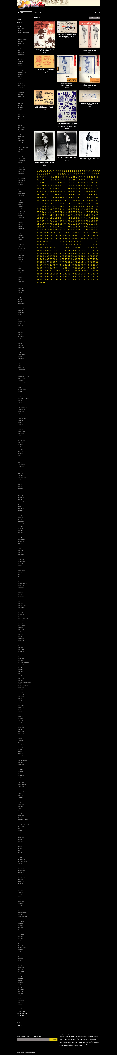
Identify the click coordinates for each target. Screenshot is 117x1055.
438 (54, 196)
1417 (66, 262)
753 (61, 215)
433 (41, 196)
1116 (65, 240)
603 (46, 206)
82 (76, 173)
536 (59, 202)
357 (92, 189)
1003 (89, 230)
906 (84, 224)
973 (72, 229)
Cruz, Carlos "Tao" (21, 228)
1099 (76, 238)
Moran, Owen (20, 671)
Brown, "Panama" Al (21, 127)
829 (72, 220)
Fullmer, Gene (20, 339)
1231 (48, 249)
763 (87, 215)
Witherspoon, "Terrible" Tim (23, 985)
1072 (54, 237)
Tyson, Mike (20, 929)
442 (64, 196)
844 (48, 221)
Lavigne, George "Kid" (22, 535)
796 (48, 218)
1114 (59, 240)
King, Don (20, 506)
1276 (63, 252)
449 (82, 196)
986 (43, 230)
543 (77, 202)
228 (69, 182)
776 (59, 217)
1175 (59, 244)
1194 (56, 246)
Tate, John (20, 894)
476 (90, 197)
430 (95, 194)
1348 (38, 258)
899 (66, 224)
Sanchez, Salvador (21, 821)
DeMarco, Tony (20, 257)
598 (95, 205)
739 (87, 214)
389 (51, 193)
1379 (72, 259)
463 (56, 197)
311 (97, 187)
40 (54, 171)
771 (46, 217)
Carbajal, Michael (21, 153)
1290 (44, 253)
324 (69, 188)
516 (69, 200)
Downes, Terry (20, 275)
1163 (84, 243)
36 (46, 171)
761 (82, 215)
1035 (63, 233)
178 (64, 179)
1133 (53, 241)
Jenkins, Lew (20, 460)
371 (66, 191)
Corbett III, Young (21, 208)
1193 (53, 246)
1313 (54, 255)
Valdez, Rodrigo (21, 936)
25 (87, 170)
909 (92, 224)
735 (77, 214)
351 (77, 189)
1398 (69, 261)
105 (63, 174)
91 (94, 173)
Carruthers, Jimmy (21, 160)
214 (95, 180)
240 (38, 183)
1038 (72, 233)
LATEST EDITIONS (20, 1015)
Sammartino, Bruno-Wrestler (23, 819)
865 (41, 223)
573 (92, 203)
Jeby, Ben (19, 455)
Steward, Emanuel (21, 877)
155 (66, 177)
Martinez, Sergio (21, 598)
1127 (98, 240)
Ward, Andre (20, 952)
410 (43, 194)
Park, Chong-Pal (21, 733)
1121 (80, 240)
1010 (48, 232)
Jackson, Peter (20, 449)
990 (54, 230)
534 (54, 202)
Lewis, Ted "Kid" (21, 550)
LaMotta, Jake (20, 524)
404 (90, 193)
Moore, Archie (20, 660)
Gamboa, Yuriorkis (21, 354)
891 (46, 224)
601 (41, 206)
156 (69, 177)
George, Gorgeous (21, 369)
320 (59, 188)
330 (84, 188)
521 (82, 200)
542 (74, 202)
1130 (44, 241)
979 (87, 229)
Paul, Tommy (20, 740)
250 (64, 183)
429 (92, 194)
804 (69, 218)
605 (51, 206)
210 (84, 180)
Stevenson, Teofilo (21, 876)
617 (82, 206)
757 (72, 215)
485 (51, 199)
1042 (85, 233)
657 (61, 209)
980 (90, 229)
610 (64, 206)
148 (48, 177)
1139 (72, 241)
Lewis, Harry (20, 545)
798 (54, 218)
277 (72, 185)
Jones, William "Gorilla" (22, 477)
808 (79, 218)
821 (51, 220)
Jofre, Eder (20, 462)
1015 (63, 232)
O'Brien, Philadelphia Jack (23, 714)
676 (48, 211)
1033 (57, 233)
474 (84, 197)
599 (97, 205)
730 (64, 214)
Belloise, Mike (20, 89)
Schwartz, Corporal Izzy (22, 835)
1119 (74, 240)
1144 (87, 241)
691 (87, 211)
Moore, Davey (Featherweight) (23, 662)
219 (46, 182)
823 (56, 220)
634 (64, 208)
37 (48, 171)
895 (56, 224)
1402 (82, 261)
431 (97, 194)
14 (64, 170)
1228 (38, 249)
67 (46, 173)
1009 (44, 232)
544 (79, 202)
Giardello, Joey (20, 371)
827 (66, 220)
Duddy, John (20, 279)
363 (46, 191)
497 (82, 199)
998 (74, 230)
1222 (82, 247)
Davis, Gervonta (21, 244)
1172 (50, 244)
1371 (48, 259)
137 (82, 176)
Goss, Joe (20, 387)
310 (95, 187)
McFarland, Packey (21, 623)
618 (84, 206)
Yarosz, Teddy (20, 995)
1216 (63, 247)
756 (69, 215)
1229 (41, 249)
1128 (38, 241)
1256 (63, 250)
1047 (38, 235)
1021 (82, 232)
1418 (69, 262)
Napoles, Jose (20, 689)
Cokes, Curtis (20, 198)
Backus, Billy (20, 63)
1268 (38, 252)
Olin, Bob (19, 703)
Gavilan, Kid (20, 365)
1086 (97, 237)
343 (56, 189)
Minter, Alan (20, 645)
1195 (59, 246)
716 (89, 212)
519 (77, 200)
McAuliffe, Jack (20, 609)
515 (66, 200)
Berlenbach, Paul (21, 98)
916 (48, 226)
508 (48, 200)
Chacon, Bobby (21, 171)
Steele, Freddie (20, 874)
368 (59, 191)
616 (79, 206)
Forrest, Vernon (20, 332)
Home (18, 16)
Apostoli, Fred (20, 45)
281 (82, 185)
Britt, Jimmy (20, 118)
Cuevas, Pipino (20, 230)
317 (51, 188)
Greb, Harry (20, 396)
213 (92, 180)
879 (77, 223)
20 (77, 170)
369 (61, 191)
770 (43, 217)
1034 (60, 233)
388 (48, 193)
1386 (94, 259)
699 (46, 212)
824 (59, 220)
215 (97, 180)
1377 (66, 259)
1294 (57, 253)
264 (38, 185)
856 (79, 221)
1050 (48, 235)
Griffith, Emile (20, 400)
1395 (60, 261)
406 (95, 193)
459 (46, 197)
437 (51, 196)
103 (58, 174)
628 (48, 208)
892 (48, 224)
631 (56, 208)
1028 (41, 233)
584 (59, 205)
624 (38, 208)
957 (92, 227)
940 (48, 227)
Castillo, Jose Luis (21, 165)
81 (74, 173)
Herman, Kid (20, 422)
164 (90, 177)
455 (97, 196)
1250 (44, 250)
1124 (89, 240)
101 (53, 174)
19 (75, 170)
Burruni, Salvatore (21, 136)
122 (43, 176)
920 (59, 226)
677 (51, 211)
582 (54, 205)
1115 (62, 240)
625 (41, 208)
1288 (38, 253)
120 (38, 176)
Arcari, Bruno (20, 46)
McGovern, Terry (21, 627)
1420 (75, 262)
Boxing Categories (24, 24)
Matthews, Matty (21, 601)
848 (59, 221)
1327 (97, 255)
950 (74, 227)
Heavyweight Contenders (22, 418)
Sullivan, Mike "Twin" (21, 888)
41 (56, 171)
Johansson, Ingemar (21, 464)
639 (77, 208)
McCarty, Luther (21, 612)
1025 (94, 232)
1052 (54, 235)
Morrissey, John (21, 675)
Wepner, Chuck (20, 965)
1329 (41, 256)
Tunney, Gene (20, 925)
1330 (44, 256)
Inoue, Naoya (20, 444)
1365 (91, 258)
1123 (86, 240)
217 (41, 182)
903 (77, 224)
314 (43, 188)
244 (48, 183)
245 (51, 183)
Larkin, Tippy (20, 532)
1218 (69, 247)
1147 (96, 241)
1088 (41, 238)
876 (69, 223)
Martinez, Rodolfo (21, 596)
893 (51, 224)
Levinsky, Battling (21, 543)
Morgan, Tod (20, 673)
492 (69, 199)
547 (87, 202)
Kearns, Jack (20, 493)
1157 (66, 243)
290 (43, 187)
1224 (88, 247)
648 (38, 209)
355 (87, 189)
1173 (53, 244)
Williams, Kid (20, 978)
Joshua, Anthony (21, 482)
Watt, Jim (19, 956)
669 (92, 209)
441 (61, 196)
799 (56, 218)
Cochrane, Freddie (21, 193)
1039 (76, 233)
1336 (63, 256)
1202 (81, 246)
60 (94, 171)
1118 (71, 240)
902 (74, 224)
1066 (97, 235)
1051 (51, 235)
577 (41, 205)
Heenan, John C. (21, 420)
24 (85, 170)
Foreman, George (21, 330)
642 (84, 208)
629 (51, 208)
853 (72, 221)
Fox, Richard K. (20, 336)
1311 (48, 255)
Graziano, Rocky (21, 394)
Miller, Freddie (20, 642)
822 (54, 220)
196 (48, 180)
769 (41, 217)
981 (92, 229)
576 (38, 205)
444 (69, 196)
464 (59, 197)
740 (90, 214)
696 (38, 212)
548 (90, 202)
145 (41, 177)
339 (46, 189)
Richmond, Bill (20, 771)
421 (71, 194)
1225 (91, 247)
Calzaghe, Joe (20, 145)
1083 (88, 237)
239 (97, 182)
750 (54, 215)
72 (56, 173)
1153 (53, 243)
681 (61, 211)
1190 (44, 246)
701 (51, 212)
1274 (57, 252)
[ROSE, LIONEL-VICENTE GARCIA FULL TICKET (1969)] (44, 61)
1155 (59, 243)
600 (38, 206)
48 (70, 171)
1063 (88, 235)
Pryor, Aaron (20, 758)
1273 (54, 252)
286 (95, 185)
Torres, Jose (20, 918)
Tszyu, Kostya (20, 923)
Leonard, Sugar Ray (21, 539)
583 (56, 205)
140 (90, 176)
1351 (48, 258)
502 (95, 199)
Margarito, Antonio (21, 589)
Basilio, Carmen (21, 78)
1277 (66, 252)
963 (46, 229)
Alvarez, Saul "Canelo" (22, 35)
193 (41, 180)
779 (66, 217)
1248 (38, 250)
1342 (82, 256)
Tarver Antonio (20, 892)
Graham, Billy (20, 391)
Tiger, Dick (20, 914)
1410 (44, 262)
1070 (48, 237)
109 (73, 174)
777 (61, 217)
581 (51, 205)
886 (95, 223)
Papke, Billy (20, 729)
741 (92, 214)
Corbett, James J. (21, 209)
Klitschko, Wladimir (21, 513)
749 (51, 215)
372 (69, 191)
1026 (97, 232)
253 (72, 183)
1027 (38, 233)
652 (48, 209)
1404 (88, 261)
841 (41, 221)
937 (41, 227)
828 (69, 220)
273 (61, 185)
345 (61, 189)
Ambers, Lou (20, 37)
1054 (60, 235)
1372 (51, 259)
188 (90, 179)
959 (97, 227)
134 (74, 176)
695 (97, 211)
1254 (57, 250)
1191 (47, 246)
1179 (72, 244)
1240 (76, 249)
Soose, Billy (20, 863)
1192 (50, 246)
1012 (54, 232)
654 (54, 209)
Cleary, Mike (20, 189)
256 (79, 183)
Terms (18, 1022)
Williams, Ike (20, 976)
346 (64, 189)
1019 (75, 232)
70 (52, 173)
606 (54, 206)
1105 (94, 238)
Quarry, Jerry (20, 762)
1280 (76, 252)
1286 (94, 252)
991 (56, 230)
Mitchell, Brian (20, 647)
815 (97, 218)
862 (95, 221)
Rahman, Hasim (21, 764)
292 (48, 187)
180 (69, 179)
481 (41, 199)
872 (59, 223)
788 (90, 217)
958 (95, 227)
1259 (72, 250)
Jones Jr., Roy (20, 473)
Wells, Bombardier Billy (22, 962)
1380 (76, 259)
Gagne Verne (20, 345)
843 (46, 221)
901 (72, 224)
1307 (97, 253)
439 (56, 196)
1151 (47, 243)
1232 (51, 249)
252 (69, 183)
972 (69, 229)
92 (96, 173)
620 (89, 206)
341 (51, 189)
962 (43, 229)
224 (59, 182)
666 (84, 209)
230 (74, 182)
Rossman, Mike (21, 804)
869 (51, 223)
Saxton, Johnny (21, 826)
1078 (72, 237)
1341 (79, 256)
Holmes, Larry (20, 429)
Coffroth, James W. (21, 197)
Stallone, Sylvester (21, 870)
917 (51, 226)
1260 (76, 250)
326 (74, 188)
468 (69, 197)
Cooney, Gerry (20, 204)
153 (61, 177)
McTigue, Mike (20, 634)
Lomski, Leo (20, 557)
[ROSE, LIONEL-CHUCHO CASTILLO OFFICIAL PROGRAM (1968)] (89, 34)
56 (86, 171)
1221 (79, 247)
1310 (44, 255)
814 (95, 218)
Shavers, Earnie (21, 844)
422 (74, 194)
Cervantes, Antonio (21, 169)
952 (79, 227)
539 (66, 202)
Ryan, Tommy (20, 811)
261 (92, 183)
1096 (66, 238)
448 (79, 196)
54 (82, 171)
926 (74, 226)
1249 (41, 250)
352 (79, 189)
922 (64, 226)
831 (77, 220)
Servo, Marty (20, 839)
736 (79, 214)
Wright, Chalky (20, 991)
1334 (57, 256)
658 (64, 209)
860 (90, 221)
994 (64, 230)
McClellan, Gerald (21, 614)
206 (74, 180)
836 (90, 220)
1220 (75, 247)
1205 (90, 246)
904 (79, 224)
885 (92, 223)
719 (97, 212)
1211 (48, 247)
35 (44, 171)
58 (90, 171)
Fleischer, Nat (20, 325)
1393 (54, 261)
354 (84, 189)
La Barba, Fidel (20, 517)
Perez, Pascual (20, 751)
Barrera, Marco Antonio (22, 72)
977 (82, 229)
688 (79, 211)
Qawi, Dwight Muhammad (22, 760)
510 (54, 200)
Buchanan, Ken (21, 129)
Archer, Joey (20, 50)
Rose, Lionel (20, 797)
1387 (97, 259)
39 (52, 171)
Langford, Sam (20, 528)
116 (91, 174)
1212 (51, 247)
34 (42, 171)
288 (38, 187)
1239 (72, 249)
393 (61, 193)
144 (38, 177)
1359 (72, 258)
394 (64, 193)
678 (54, 211)
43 (60, 171)
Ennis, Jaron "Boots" (21, 305)
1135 (59, 241)
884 (90, 223)
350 (74, 189)
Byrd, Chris (20, 138)
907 (87, 224)
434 (43, 196)
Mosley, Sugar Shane (22, 678)
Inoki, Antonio (20, 442)
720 (38, 214)
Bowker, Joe (20, 109)
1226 (94, 247)
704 (59, 212)
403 (87, 193)
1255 (60, 250)
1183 (84, 244)
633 (61, 208)
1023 (88, 232)
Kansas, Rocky (20, 488)
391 (56, 193)
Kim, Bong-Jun (20, 504)
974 (74, 229)
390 (54, 193)
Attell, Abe (20, 57)
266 (43, 185)
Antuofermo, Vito (21, 43)
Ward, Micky (20, 954)
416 (59, 194)
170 (43, 179)
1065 (94, 235)
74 (60, 173)
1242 (82, 249)
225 (61, 182)
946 (64, 227)
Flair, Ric (19, 323)
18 (73, 170)
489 (61, 199)
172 (48, 179)
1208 (38, 247)
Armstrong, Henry (21, 54)
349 (72, 189)
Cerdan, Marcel (21, 167)
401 (82, 193)
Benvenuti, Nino (21, 94)
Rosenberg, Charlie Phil (22, 799)
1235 (60, 249)
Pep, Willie (20, 749)
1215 (60, 247)
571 (87, 203)
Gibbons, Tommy (21, 374)
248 (59, 183)
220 (48, 182)
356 (90, 189)
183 (77, 179)
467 (66, 197)
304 (79, 187)
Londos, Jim (20, 565)
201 (61, 180)
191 (97, 179)
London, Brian (20, 563)
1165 (90, 243)
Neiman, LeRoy (21, 692)
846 (54, 221)
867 (46, 223)
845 (51, 221)
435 (46, 196)
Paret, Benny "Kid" (21, 731)
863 (97, 221)
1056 (66, 235)
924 (69, 226)
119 (98, 174)
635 (66, 208)
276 (69, 185)
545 (82, 202)
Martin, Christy (20, 594)
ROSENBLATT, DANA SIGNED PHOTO (89, 158)
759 (77, 215)
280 (79, 185)
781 (72, 217)
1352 (51, 258)
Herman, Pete (20, 424)
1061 (82, 235)
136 (79, 176)
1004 (92, 230)
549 (92, 202)
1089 (44, 238)
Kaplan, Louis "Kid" (21, 490)
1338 (69, 256)
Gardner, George (21, 360)
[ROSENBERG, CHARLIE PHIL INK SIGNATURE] (89, 96)
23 (83, 170)
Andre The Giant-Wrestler (22, 39)
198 (54, 180)
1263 (85, 250)
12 (60, 170)
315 (46, 188)
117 (93, 174)
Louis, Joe (20, 572)
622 (95, 206)
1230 (44, 249)
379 (87, 191)
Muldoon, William (21, 687)
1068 (41, 237)
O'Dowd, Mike (20, 716)
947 (66, 227)
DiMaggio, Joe (20, 264)
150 (54, 177)
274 (64, 185)
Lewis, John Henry (21, 546)
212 (89, 180)
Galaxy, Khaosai (21, 347)
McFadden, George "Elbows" (23, 622)
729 (61, 214)
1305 (91, 253)
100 (50, 174)
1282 (82, 252)
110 (76, 174)
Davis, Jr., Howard (21, 246)
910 (95, 224)
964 (48, 229)
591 (77, 205)
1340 (76, 256)
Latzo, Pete (20, 534)
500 (90, 199)
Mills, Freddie (20, 643)
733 (72, 214)
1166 (93, 243)
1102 (85, 238)
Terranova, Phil (20, 905)
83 (78, 173)
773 (51, 217)
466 (64, 197)
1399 (72, 261)
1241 (79, 249)
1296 (63, 253)
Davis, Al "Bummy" (21, 242)
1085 (94, 237)
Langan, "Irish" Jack (21, 526)
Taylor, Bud (20, 896)
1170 (44, 244)
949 (72, 227)
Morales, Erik (20, 667)
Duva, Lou (20, 292)
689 (82, 211)
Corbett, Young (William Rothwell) (24, 211)
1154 (56, 243)
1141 (78, 241)
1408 (38, 262)
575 (97, 203)
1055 (63, 235)
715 (87, 212)
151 (56, 177)
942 (54, 227)
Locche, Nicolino (21, 554)
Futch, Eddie (20, 343)
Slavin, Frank (20, 852)
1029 (44, 233)
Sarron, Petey (20, 822)
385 (41, 193)
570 (84, 203)
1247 (97, 249)
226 (64, 182)
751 (56, 215)
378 (84, 191)
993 (61, 230)
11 (58, 170)
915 (46, 226)
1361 (79, 258)
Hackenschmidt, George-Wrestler (24, 405)
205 (72, 180)
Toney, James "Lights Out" (22, 916)
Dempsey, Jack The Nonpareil (23, 261)
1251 (48, 250)
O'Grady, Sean (20, 718)
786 (84, 217)
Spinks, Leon (20, 866)
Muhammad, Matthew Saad (23, 685)
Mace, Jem (20, 578)
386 (43, 193)
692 (90, 211)
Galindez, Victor (21, 350)
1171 (47, 244)
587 (66, 205)
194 (43, 180)
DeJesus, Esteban (21, 252)
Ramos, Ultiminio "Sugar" (22, 767)
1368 (38, 259)
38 (50, 171)
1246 (94, 249)
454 (95, 196)
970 (64, 229)
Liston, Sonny (20, 552)
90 (92, 173)
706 (64, 212)
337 (41, 189)
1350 (44, 258)
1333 (54, 256)
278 (74, 185)
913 (41, 226)
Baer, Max (20, 65)
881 (82, 223)
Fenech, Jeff (20, 316)
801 (61, 218)
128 (59, 176)
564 (69, 203)
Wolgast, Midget (21, 989)
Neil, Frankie (20, 691)
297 (61, 187)
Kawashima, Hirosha (22, 491)
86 (84, 173)
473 (82, 197)
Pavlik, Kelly (20, 742)
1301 (79, 253)
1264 (88, 250)
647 (97, 208)
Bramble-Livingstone (22, 114)
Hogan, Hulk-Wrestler (22, 427)
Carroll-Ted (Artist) (21, 158)
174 (54, 179)
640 (79, 208)
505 (41, 200)
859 (87, 221)
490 (64, 199)
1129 (41, 241)
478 (95, 197)
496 (79, 199)
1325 (91, 255)
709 (72, 212)
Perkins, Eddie (20, 753)
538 (64, 202)
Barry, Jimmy (20, 74)
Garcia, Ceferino (21, 358)
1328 (38, 256)
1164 (87, 243)
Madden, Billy (20, 579)
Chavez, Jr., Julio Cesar (22, 178)
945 (61, 227)
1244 (88, 249)
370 (64, 191)
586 (64, 205)
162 (84, 177)
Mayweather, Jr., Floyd (22, 605)
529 (41, 202)
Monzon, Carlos (21, 658)
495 (77, 199)
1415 (60, 262)
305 (82, 187)
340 (48, 189)
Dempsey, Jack (20, 259)
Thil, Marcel (20, 910)
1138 (69, 241)
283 (87, 185)
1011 (51, 232)
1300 (76, 253)
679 (56, 211)
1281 (79, 252)
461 (51, 197)
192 (38, 180)
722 (43, 214)
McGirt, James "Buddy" (22, 625)
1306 (94, 253)
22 (81, 170)
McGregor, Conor (21, 629)
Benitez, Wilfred (21, 92)
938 (43, 227)
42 (58, 171)
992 (59, 230)
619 (87, 206)
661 (72, 209)
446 (74, 196)
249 (61, 183)
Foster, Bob (20, 334)
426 (84, 194)
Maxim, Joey (20, 603)
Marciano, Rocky (21, 587)
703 (56, 212)
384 (38, 193)
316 (48, 188)
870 (54, 223)
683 (66, 211)
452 (90, 196)
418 (64, 194)
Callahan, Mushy (21, 143)
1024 (91, 232)
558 (54, 203)
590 (74, 205)
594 (84, 205)
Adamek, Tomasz (21, 28)
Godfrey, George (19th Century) (23, 376)
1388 (38, 261)
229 (72, 182)
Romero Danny (20, 789)
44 (62, 171)
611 (66, 206)
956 (90, 227)
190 (95, 179)
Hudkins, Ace (20, 437)
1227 (97, 247)
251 (66, 183)
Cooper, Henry (20, 206)
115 (88, 174)
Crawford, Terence (21, 220)
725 (51, 214)
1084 (91, 237)
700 (48, 212)
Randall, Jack (20, 769)
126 (54, 176)
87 (86, 173)
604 (48, 206)
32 (38, 171)
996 (69, 230)
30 (97, 170)
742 (95, 214)
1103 (88, 238)
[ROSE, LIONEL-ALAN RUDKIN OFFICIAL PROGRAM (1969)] (44, 34)
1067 (38, 237)
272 (59, 185)
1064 (91, 235)
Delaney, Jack (20, 253)
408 (38, 194)
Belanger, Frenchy (21, 85)
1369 (41, 259)
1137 (66, 241)
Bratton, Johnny (21, 116)
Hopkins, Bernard (21, 433)
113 (83, 174)
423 (77, 194)
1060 (79, 235)
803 (66, 218)
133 (72, 176)
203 (66, 180)
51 (76, 171)
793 (41, 218)
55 (84, 171)
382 (95, 191)
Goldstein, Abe (20, 380)
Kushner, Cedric (21, 515)
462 (54, 197)
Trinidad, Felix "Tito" (21, 921)
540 (69, 202)
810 (84, 218)
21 (79, 170)
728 (59, 214)
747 (46, 215)
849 (61, 221)
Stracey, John (20, 879)
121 (41, 176)
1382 (82, 259)
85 (82, 173)
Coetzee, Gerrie (21, 195)
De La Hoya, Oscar (21, 248)
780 (69, 217)
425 (82, 194)
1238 (69, 249)
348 (69, 189)
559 (56, 203)
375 (77, 191)
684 (69, 211)
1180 (75, 244)
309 (92, 187)
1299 (72, 253)
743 (97, 214)
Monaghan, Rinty (21, 651)
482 (43, 199)
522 (84, 200)
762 (84, 215)
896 (59, 224)
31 (99, 170)
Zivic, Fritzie (20, 1004)
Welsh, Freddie (20, 963)
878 (74, 223)
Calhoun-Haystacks (21, 142)
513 (61, 200)
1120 (77, 240)
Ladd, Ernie (20, 519)
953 (82, 227)
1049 (44, 235)
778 (64, 217)
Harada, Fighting (21, 411)
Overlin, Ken (20, 713)
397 (72, 193)
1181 (78, 244)
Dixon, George (20, 268)
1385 (91, 259)
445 (72, 196)
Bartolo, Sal (20, 76)
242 (43, 183)
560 (59, 203)
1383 (85, 259)
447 (77, 196)
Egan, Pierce (20, 297)
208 (79, 180)
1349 (41, 258)
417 (61, 194)
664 (79, 209)
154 (64, 177)
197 (51, 180)
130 (64, 176)
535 (56, 202)
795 (46, 218)
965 (51, 229)
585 (61, 205)
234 (84, 182)
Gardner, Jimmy (21, 361)
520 (79, 200)
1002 (86, 230)
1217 (66, 247)
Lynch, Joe (20, 576)
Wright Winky (20, 993)
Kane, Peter (20, 484)
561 (61, 203)
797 (51, 218)
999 (77, 230)
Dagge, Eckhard (21, 237)
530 (43, 202)
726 (54, 214)
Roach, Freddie (21, 780)
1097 (69, 238)
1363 (85, 258)
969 (61, 229)
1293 (54, 253)
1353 (54, 258)
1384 (88, 259)
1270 (44, 252)
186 (84, 179)
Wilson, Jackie (20, 982)
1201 (78, 246)
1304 (88, 253)
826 (64, 220)
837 (92, 220)
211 (87, 180)
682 (64, 211)
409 (41, 194)
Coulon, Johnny (21, 217)
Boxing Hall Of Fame (21, 111)
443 (66, 196)
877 (72, 223)
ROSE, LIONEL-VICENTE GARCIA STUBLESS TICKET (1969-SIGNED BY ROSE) (44, 108)
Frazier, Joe (20, 338)
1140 (75, 241)
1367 (97, 258)
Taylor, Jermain (20, 898)
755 (66, 215)
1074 (60, 237)
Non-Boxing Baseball (24, 1009)
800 (59, 218)
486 (54, 199)
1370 (44, 259)
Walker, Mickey (20, 951)
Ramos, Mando (20, 766)
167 (97, 177)
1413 (54, 262)
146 (43, 177)
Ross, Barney (20, 802)
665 (82, 209)
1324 (88, 255)
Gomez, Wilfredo (21, 383)
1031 (51, 233)
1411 (48, 262)
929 (82, 226)
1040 (79, 233)
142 (95, 176)
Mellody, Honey (21, 638)
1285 (91, 252)
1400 (76, 261)
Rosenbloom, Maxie (21, 800)
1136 (63, 241)
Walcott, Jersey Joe (21, 949)
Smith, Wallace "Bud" (22, 859)
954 (84, 227)
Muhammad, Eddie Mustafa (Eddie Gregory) (24, 683)
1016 (66, 232)
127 (56, 176)
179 (66, 179)
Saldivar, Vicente (21, 815)
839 (97, 220)
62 (98, 171)
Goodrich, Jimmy (21, 385)
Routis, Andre (20, 806)
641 (82, 208)
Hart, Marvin (20, 413)
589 (72, 205)
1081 (82, 237)
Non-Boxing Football (24, 1011)
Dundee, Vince (20, 286)
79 (70, 173)
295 (56, 187)
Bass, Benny (20, 79)
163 (87, 177)
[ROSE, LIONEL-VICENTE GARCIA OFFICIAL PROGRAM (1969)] (89, 69)
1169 (41, 244)
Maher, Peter (20, 581)
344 (59, 189)
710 (74, 212)
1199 (72, 246)
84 (80, 173)
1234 (57, 249)
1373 (54, 259)
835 (87, 220)
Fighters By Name (24, 26)
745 (41, 215)
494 (74, 199)
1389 (41, 261)
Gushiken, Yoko (21, 404)
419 (66, 194)
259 (87, 183)
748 (48, 215)
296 (59, 187)
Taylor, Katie (20, 899)
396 (69, 193)
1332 (51, 256)
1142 (81, 241)
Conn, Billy (20, 200)
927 (77, 226)
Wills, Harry (20, 980)
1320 (75, 255)
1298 (69, 253)
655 (56, 209)
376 (79, 191)
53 (80, 171)
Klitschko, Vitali (20, 512)
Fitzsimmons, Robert (21, 321)
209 (82, 180)
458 (43, 197)
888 (38, 224)
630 (54, 208)
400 (79, 193)
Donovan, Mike (20, 272)
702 (54, 212)
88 (88, 173)
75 (62, 173)
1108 (41, 240)
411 (46, 194)
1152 (50, 243)
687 (77, 211)
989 (51, 230)
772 (48, 217)
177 (61, 179)
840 (38, 221)
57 (88, 171)
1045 (94, 233)
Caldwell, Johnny (21, 140)
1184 (87, 244)
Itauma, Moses (20, 446)
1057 (69, 235)
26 (89, 170)
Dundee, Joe (20, 283)
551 (97, 202)
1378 (69, 259)
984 (38, 230)
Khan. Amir (20, 499)
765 (92, 215)
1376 (63, 259)
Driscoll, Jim (20, 277)
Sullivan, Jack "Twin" (21, 885)
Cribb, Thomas (20, 222)
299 (66, 187)
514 (64, 200)
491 (66, 199)
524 (89, 200)
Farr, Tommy (20, 314)
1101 (82, 238)
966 (54, 229)
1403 (85, 261)
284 (90, 185)
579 (46, 205)
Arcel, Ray (20, 48)
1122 (83, 240)
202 (64, 180)
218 (43, 182)
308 (90, 187)
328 (79, 188)
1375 (60, 259)
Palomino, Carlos (21, 727)
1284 (88, 252)
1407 (97, 261)
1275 (60, 252)
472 (79, 197)
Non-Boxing (24, 1008)
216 (38, 182)
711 (77, 212)
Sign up (39, 12)
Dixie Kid (19, 266)
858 (84, 221)
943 (56, 227)
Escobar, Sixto (20, 310)
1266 (94, 250)
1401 (79, 261)
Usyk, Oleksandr (21, 934)
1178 (69, 244)
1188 (38, 246)
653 (51, 209)
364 (48, 191)
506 (43, 200)
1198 (69, 246)
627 (46, 208)
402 (84, 193)
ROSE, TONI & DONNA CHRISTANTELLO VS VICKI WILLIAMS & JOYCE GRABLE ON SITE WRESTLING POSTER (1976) (67, 125)
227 (66, 182)
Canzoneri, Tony (21, 151)
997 (72, 230)
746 (43, 215)
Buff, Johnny (20, 131)
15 (67, 170)
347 (66, 189)
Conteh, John (20, 202)
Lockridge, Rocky (21, 559)
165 (92, 177)
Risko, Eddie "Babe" (21, 775)
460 (48, 197)
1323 (85, 255)
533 (51, 202)
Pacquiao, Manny (21, 722)
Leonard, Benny (21, 537)
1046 (97, 233)
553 (41, 203)
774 (54, 217)
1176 (63, 244)
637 (72, 208)
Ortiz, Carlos (20, 709)
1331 (48, 256)
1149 (41, 243)
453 (92, 196)
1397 (66, 261)
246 (54, 183)
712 (79, 212)
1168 (38, 244)
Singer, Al (19, 850)
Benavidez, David (21, 70)
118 (96, 174)
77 (66, 173)
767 (97, 215)
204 (69, 180)
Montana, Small (21, 653)
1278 (69, 252)
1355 (60, 258)
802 (64, 218)
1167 (96, 243)
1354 (57, 258)
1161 (78, 243)
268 (48, 185)
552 (38, 203)
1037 (69, 233)
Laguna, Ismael (21, 521)
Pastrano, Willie (21, 735)
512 (59, 200)
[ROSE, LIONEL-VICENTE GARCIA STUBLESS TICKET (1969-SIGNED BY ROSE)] (44, 97)
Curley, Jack (20, 231)
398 (74, 193)
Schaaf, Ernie (20, 832)
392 (59, 193)
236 (90, 182)
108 (71, 174)
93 (98, 173)
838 (95, 220)
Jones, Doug (20, 475)
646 (95, 208)
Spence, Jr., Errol (21, 865)
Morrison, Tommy (21, 676)
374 (74, 191)
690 (84, 211)
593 (82, 205)
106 (66, 174)
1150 (44, 243)
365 (51, 191)
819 (46, 220)
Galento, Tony (20, 349)
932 (90, 226)
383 (97, 191)
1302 (82, 253)
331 (87, 188)
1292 (51, 253)
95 (40, 174)
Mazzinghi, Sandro (21, 607)
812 (89, 218)
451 (87, 196)
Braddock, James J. (21, 112)
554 (43, 203)
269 (51, 185)
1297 (66, 253)
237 (92, 182)
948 (69, 227)
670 (95, 209)
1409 (41, 262)
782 (74, 217)
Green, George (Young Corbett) (23, 398)
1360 (76, 258)
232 (79, 182)
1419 (72, 262)
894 (54, 224)
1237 (66, 249)
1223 (85, 247)
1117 (68, 240)
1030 (48, 233)
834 (84, 220)
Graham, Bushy (21, 393)
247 (56, 183)
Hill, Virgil (19, 426)
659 (66, 209)
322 (64, 188)
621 (92, 206)
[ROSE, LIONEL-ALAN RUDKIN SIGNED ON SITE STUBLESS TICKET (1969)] (67, 27)
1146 (93, 241)
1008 (41, 232)
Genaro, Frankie (21, 367)
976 (79, 229)
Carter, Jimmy (20, 162)
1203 (84, 246)
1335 (60, 256)
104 (61, 174)
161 (82, 177)
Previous (39, 170)
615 (77, 206)
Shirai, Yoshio (20, 846)
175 (56, 179)
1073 (57, 237)
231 (77, 182)
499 (87, 199)
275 (66, 185)
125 (51, 176)
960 (38, 229)
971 (66, 229)
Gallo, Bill (19, 352)
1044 (91, 233)
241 (41, 183)
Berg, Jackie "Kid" (21, 96)
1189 (41, 246)
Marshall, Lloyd (20, 592)
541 (72, 202)
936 (38, 227)
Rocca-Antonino (21, 786)
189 (92, 179)
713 (82, 212)
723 (46, 214)
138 (84, 176)
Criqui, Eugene (20, 224)
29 (95, 170)
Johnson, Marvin (21, 471)
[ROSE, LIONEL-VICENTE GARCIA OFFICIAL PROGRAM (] (67, 68)
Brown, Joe (20, 123)
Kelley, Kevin (20, 495)
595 (87, 205)
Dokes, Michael (21, 270)
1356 (63, 258)
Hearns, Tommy (21, 416)
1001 (82, 230)
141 (92, 176)
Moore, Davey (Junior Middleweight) (24, 664)
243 (46, 183)
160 (79, 177)
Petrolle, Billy (20, 755)
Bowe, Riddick (20, 107)
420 (69, 194)
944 (59, 227)
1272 (51, 252)
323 (66, 188)
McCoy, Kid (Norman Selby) (23, 618)
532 (48, 202)
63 (38, 173)
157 (72, 177)
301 (72, 187)
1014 (60, 232)
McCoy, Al (19, 616)
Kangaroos (20, 486)
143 (97, 176)
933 (92, 226)
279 (77, 185)
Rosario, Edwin (20, 795)
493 (72, 199)
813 (92, 218)
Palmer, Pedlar (20, 725)
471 (77, 197)
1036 (66, 233)
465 (61, 197)
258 (84, 183)
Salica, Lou (20, 817)
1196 (63, 246)
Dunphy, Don (20, 288)
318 (54, 188)
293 (51, 187)
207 (77, 180)
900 (69, 224)
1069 (44, 237)
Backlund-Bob (20, 61)
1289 (41, 253)
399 (77, 193)
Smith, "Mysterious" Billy (22, 861)
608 (59, 206)
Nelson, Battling (21, 696)
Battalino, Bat (20, 83)
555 (46, 203)
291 (46, 187)
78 (68, 173)
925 (72, 226)
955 (87, 227)
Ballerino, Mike (20, 67)
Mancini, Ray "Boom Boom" (23, 583)
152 (59, 177)
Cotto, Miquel (20, 215)
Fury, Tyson (20, 341)
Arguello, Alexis (21, 52)
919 (56, 226)
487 (56, 199)
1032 (54, 233)
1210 (44, 247)
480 (38, 199)
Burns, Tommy (20, 134)
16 (69, 170)
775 (56, 217)
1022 (85, 232)
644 (90, 208)
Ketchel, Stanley (21, 497)
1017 (69, 232)
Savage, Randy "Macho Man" (23, 824)
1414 (57, 262)
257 (82, 183)
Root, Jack (20, 793)
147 (46, 177)
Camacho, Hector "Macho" (23, 147)
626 (43, 208)
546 (84, 202)
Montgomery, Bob (21, 656)
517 (71, 200)
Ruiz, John (20, 808)
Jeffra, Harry (20, 457)
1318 (69, 255)
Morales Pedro (20, 669)
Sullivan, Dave (20, 883)
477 (92, 197)
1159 (72, 243)
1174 (56, 244)
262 (95, 183)
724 (48, 214)
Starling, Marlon (21, 872)
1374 (57, 259)
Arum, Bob (20, 56)
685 (72, 211)
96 (42, 174)
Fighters (24, 1019)
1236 (63, 249)
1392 (51, 261)
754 (64, 215)
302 (74, 187)
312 (38, 188)
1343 (85, 256)
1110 (47, 240)
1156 (63, 243)
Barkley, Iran (20, 68)
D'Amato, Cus (20, 294)
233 (82, 182)
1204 (87, 246)
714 (84, 212)
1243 (85, 249)
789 (92, 217)
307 (87, 187)
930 (84, 226)
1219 (72, 247)
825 (61, 220)
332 (90, 188)
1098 (72, 238)
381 (92, 191)
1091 (51, 238)
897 (61, 224)
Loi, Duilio (20, 556)
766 (95, 215)
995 (66, 230)
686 (74, 211)
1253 (54, 250)
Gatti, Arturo (20, 363)
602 (43, 206)
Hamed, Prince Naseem (22, 409)
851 (66, 221)
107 (68, 174)
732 (69, 214)
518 (74, 200)
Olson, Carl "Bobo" (21, 707)
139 (87, 176)
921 (61, 226)
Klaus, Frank (20, 510)
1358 (69, 258)
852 (69, 221)
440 (59, 196)
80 (72, 173)
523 (87, 200)
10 (56, 170)
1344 (88, 256)
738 (84, 214)
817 (41, 220)
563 (66, 203)
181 (72, 179)
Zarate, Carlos (20, 1002)
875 (66, 223)
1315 (60, 255)
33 (40, 171)
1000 (79, 230)
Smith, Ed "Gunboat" (21, 854)
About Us (19, 19)
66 (44, 173)
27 (91, 170)
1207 (97, 246)
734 (74, 214)
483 (46, 199)
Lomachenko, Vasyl (21, 561)
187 (87, 179)
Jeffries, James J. (21, 458)
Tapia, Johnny (20, 890)
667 (87, 209)
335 (97, 188)
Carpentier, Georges (21, 156)
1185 (90, 244)
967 (56, 229)
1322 (82, 255)
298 (64, 187)
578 (43, 205)
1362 (82, 258)
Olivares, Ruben (21, 705)
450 (84, 196)
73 (58, 173)
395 (66, 193)
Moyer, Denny (20, 680)
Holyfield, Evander (21, 431)
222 (54, 182)
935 (97, 226)
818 (43, 220)
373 (72, 191)
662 (74, 209)
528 (38, 202)
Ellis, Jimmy (20, 299)
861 (92, 221)
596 (90, 205)
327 (77, 188)
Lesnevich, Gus (21, 541)
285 (92, 185)
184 (79, 179)
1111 (50, 240)
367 (56, 191)
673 (41, 211)
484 (48, 199)
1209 (41, 247)
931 (87, 226)
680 (59, 211)
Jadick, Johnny (20, 451)
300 (69, 187)
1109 (44, 240)
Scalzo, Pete (20, 830)
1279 (72, 252)
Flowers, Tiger (20, 327)
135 (77, 176)
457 (41, 197)
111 (78, 174)
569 (82, 203)
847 (56, 221)
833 (82, 220)
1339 (72, 256)
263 (97, 183)
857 (82, 221)
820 (48, 220)
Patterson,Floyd (21, 736)
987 (46, 230)
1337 (66, 256)
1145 (90, 241)
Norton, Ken (20, 702)
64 (40, 173)
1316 (63, 255)
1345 (91, 256)
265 (41, 185)
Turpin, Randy (20, 927)
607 (56, 206)
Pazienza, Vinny (21, 744)
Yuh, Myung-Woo (21, 996)
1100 (79, 238)
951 (77, 227)
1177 (66, 244)
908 (90, 224)
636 (69, 208)
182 (74, 179)
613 (71, 206)
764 (90, 215)
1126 (95, 240)
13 (62, 170)
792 (38, 218)
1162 (81, 243)
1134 (56, 241)
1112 (53, 240)
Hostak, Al (20, 435)
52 (78, 171)
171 (46, 179)
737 (82, 214)
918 (54, 226)
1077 (69, 237)
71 (54, 173)
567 (77, 203)
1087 (38, 238)
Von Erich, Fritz (20, 945)
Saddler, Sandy (20, 813)
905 (82, 224)
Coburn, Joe (20, 191)
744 (38, 215)
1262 (82, 250)
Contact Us (19, 1025)
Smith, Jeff (20, 855)
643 (87, 208)
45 (64, 171)
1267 (97, 250)
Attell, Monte (20, 59)
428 (89, 194)
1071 (51, 237)
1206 (93, 246)
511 (56, 200)
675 (46, 211)
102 (55, 174)
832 (79, 220)
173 (51, 179)
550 (95, 202)
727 (56, 214)
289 (41, 187)
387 (46, 193)
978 (84, 229)
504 (38, 200)
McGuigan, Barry (21, 631)
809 (82, 218)
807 (77, 218)
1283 (85, 252)
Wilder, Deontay (21, 971)
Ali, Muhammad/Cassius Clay (23, 32)
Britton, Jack (20, 120)
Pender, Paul (20, 747)
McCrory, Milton (21, 620)
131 (66, 176)
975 (77, 229)
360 (38, 191)
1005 (95, 230)
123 (46, 176)
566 (74, 203)
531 (46, 202)
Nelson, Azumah (21, 694)
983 (97, 229)
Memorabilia (24, 22)
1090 (48, 238)
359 (97, 189)
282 (84, 185)
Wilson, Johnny (20, 984)
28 (93, 170)
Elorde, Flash (20, 301)
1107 (38, 240)
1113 (56, 240)
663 (77, 209)
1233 (54, 249)
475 (87, 197)
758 (74, 215)
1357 (66, 258)
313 (41, 188)
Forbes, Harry (20, 328)
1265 (91, 250)
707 (66, 212)
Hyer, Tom (20, 438)
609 (61, 206)
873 (61, 223)
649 (41, 209)
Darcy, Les (20, 239)
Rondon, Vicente (21, 791)
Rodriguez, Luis (21, 788)
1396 (63, 261)
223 (56, 182)
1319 (72, 255)
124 (48, 176)
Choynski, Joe (20, 184)
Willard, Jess (20, 973)
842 (43, 221)
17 (71, 170)
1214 (57, 247)
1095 (63, 238)
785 (82, 217)
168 (38, 179)
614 (74, 206)
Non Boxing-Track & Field (22, 1013)
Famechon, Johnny (21, 312)
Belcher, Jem (20, 87)
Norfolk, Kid (20, 698)
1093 (57, 238)
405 (92, 193)
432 (38, 196)
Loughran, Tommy (21, 570)
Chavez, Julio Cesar (21, 180)
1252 (51, 250)
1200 (75, 246)
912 (38, 226)
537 (61, 202)
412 (48, 194)
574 (95, 203)
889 (41, 224)
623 (97, 206)
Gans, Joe (20, 356)
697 (41, 212)
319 (56, 188)
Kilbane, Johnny (21, 501)
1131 (47, 241)
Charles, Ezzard (21, 176)
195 (46, 180)
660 (69, 209)
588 (69, 205)
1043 (88, 233)
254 (74, 183)
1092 (54, 238)
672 (38, 211)
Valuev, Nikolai (20, 940)
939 (46, 227)
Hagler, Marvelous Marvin (22, 407)
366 (54, 191)
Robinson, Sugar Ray (22, 784)
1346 (94, 256)
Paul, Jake (20, 738)
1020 (79, 232)
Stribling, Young (21, 881)
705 (61, 212)
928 (79, 226)
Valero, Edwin (20, 938)
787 (87, 217)
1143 (84, 241)
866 (43, 223)
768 (38, 217)
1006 (98, 230)
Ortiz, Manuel (20, 711)
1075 (63, 237)
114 (86, 174)
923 (66, 226)
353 (82, 189)
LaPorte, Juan (20, 530)
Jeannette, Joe (20, 453)
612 (69, 206)
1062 (85, 235)
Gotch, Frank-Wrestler (22, 389)
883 (87, 223)
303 (77, 187)
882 (84, 223)
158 (74, 177)
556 (48, 203)
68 (48, 173)
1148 (38, 243)
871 (56, 223)
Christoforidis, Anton (21, 186)
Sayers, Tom (20, 828)
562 (64, 203)
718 (95, 212)
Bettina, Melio (20, 101)
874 (64, 223)
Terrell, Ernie (20, 907)
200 (59, 180)
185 (82, 179)
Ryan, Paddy (20, 810)
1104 (91, 238)
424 (79, 194)
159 (77, 177)
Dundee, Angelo (21, 281)
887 (97, 223)
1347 (97, 256)
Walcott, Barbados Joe (22, 947)
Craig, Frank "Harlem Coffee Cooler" (24, 219)
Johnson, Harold (21, 466)
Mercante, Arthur (21, 640)
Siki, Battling (20, 848)
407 (97, 193)
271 (56, 185)
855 (77, 221)
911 (97, 224)
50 (74, 171)
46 (66, 171)
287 (97, 185)
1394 (57, 261)
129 (61, 176)
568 (79, 203)
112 (81, 174)
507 (46, 200)
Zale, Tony (20, 998)
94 (38, 174)
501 (92, 199)
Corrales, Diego (21, 213)
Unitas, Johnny (20, 932)
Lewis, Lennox (20, 548)
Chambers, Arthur (21, 173)
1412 (51, 262)
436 (48, 196)
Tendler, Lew (20, 903)
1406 (94, 261)
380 (90, 191)
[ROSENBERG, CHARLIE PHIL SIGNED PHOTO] (44, 146)
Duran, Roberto (21, 290)
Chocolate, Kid (20, 182)
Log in (35, 12)
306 (84, 187)
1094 (60, 238)
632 (59, 208)
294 (54, 187)
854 (74, 221)
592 (79, 205)
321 (61, 188)
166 (95, 177)
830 (74, 220)
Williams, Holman (21, 974)
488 (59, 199)
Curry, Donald (20, 233)
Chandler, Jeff (20, 175)
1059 (76, 235)
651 (46, 209)
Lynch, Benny (20, 574)
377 (82, 191)
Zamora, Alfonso (21, 1000)
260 (90, 183)
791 (97, 217)
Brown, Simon (20, 125)
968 (59, 229)
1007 (38, 232)
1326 (94, 255)
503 (97, 199)
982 (95, 229)
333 (92, 188)
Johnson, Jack (20, 468)
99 (48, 174)
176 (59, 179)
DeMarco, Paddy (21, 255)
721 (41, 214)
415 (56, 194)
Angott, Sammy (20, 41)
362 (43, 191)
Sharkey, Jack (20, 841)
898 (64, 224)
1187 (96, 244)
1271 (48, 252)
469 (72, 197)
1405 (91, 261)
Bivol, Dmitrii (20, 105)
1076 (66, 237)
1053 (57, 235)
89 (90, 173)
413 (51, 194)
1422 (82, 262)
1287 (97, 252)
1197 (66, 246)
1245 (91, 249)
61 (96, 171)
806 (74, 218)
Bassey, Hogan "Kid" (21, 81)
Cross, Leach (20, 226)
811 (87, 218)
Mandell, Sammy (21, 585)
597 (92, 205)
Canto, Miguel (20, 149)
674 (43, 211)
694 (95, 211)
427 (87, 194)
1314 (57, 255)
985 (41, 230)
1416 (63, 262)
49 (72, 171)
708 (69, 212)
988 (48, 230)
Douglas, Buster (21, 274)
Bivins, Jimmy (20, 103)
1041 (82, 233)
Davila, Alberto (20, 241)
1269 (41, 252)
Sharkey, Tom (20, 843)
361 (41, 191)
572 (90, 203)
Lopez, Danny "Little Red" (22, 567)
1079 (76, 237)
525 (92, 200)
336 (38, 189)
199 (56, 180)
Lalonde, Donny (21, 523)
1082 (85, 237)
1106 (97, 238)
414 (53, 194)
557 (51, 203)
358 (95, 189)
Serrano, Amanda (21, 837)
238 (95, 182)
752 (59, 215)
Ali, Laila (19, 30)
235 (87, 182)
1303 (85, 253)
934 (95, 226)
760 (79, 215)
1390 (44, 261)
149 (51, 177)
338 (43, 189)
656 (59, 209)
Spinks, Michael (21, 868)
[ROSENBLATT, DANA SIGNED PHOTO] (89, 144)
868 (48, 223)
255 (77, 183)
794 (43, 218)
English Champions (21, 303)
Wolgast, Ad (20, 987)
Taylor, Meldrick (21, 901)
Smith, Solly (20, 857)
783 (77, 217)
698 (43, 212)
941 (51, 227)
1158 (69, 243)
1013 (57, 232)
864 (38, 223)
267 (46, 185)
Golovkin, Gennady (21, 382)
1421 (79, 262)
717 (92, 212)
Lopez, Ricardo (20, 568)
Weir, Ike (19, 960)
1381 (79, 259)
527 (97, 200)
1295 (60, 253)
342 (54, 189)
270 (54, 185)
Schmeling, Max (21, 833)
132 (69, 176)
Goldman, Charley (21, 378)
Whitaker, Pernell (21, 967)
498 (84, 199)
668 (90, 209)
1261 (79, 250)
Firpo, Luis (20, 319)
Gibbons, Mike (20, 372)
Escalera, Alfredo (21, 308)
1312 (51, 255)
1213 (54, 247)
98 (46, 174)
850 (64, 221)
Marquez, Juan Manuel (22, 590)
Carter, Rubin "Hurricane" (22, 164)
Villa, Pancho (20, 943)
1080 (79, 237)
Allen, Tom (20, 34)
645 (92, 208)
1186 (93, 244)
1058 (72, 235)
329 (82, 188)
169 (41, 179)
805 (72, 218)
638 (74, 208)
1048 (41, 235)
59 (92, 171)
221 (51, 182)
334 (95, 188)
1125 (92, 240)
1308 (38, 255)
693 (92, 211)
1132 (50, 241)
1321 (79, 255)
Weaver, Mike (20, 958)
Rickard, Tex (20, 773)
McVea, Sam (20, 636)
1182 (81, 244)
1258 (69, 250)
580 (48, 205)
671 (97, 209)
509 (51, 200)
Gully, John (20, 402)
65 (42, 173)
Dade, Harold (20, 235)
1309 (41, 255)
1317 (66, 255)
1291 (48, 253)
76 (64, 173)
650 (43, 209)
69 (50, 173)
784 (79, 217)
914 (43, 226)
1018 (72, 232)
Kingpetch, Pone (21, 508)
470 (74, 197)
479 (97, 197)
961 (41, 229)
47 (68, 171)
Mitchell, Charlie (21, 649)
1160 (75, 243)
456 (38, 197)
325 (72, 188)
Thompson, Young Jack (22, 912)
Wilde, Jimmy (20, 969)
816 (38, 220)
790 (95, 217)
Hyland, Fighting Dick (22, 440)
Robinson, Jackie (21, 782)
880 (79, 223)
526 (95, 200)
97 (44, 174)
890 (43, 224)
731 (66, 214)
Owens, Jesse (20, 720)
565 (72, 203)
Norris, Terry (20, 700)
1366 (94, 258)
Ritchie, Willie (20, 777)
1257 (66, 250)
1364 (88, 258)
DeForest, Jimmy (21, 250)
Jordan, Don (20, 479)
